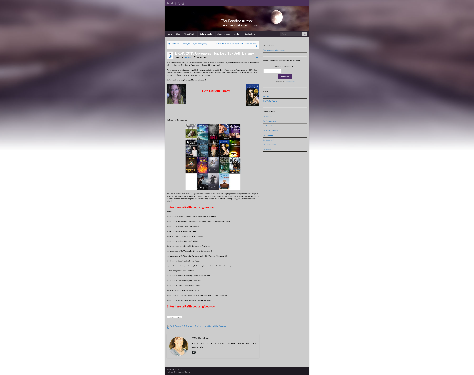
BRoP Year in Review (191, 326)
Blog (178, 34)
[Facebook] (176, 3)
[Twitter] (172, 3)
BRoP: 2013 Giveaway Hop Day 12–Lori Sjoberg (189, 44)
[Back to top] (468, 369)
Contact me (250, 34)
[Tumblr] (179, 3)
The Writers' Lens (270, 101)
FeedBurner (290, 81)
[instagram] (183, 3)
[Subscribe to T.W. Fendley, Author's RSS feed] (168, 3)
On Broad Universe (270, 130)
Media (237, 34)
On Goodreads (268, 140)
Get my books (206, 34)
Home (169, 34)
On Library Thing (269, 144)
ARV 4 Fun (267, 96)
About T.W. (189, 34)
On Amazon (267, 116)
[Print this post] (257, 57)
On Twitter (267, 149)
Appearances (223, 34)
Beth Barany (175, 326)
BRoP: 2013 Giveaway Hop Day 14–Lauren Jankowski (237, 44)
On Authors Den (269, 121)
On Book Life (268, 126)
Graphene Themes (184, 372)
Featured (187, 57)
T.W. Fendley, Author (237, 20)
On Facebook (268, 135)
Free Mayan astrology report (274, 50)
